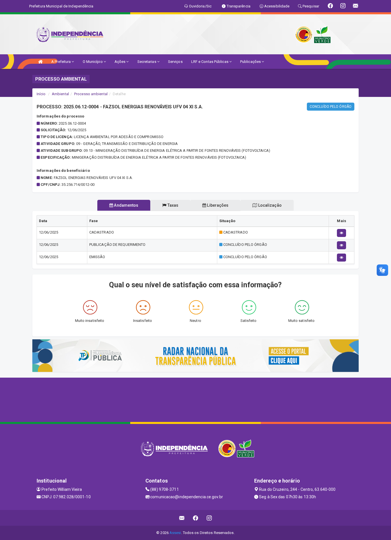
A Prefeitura (61, 61)
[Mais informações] (341, 233)
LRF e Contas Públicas (210, 61)
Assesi (175, 533)
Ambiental (60, 94)
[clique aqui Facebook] (196, 518)
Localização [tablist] (269, 205)
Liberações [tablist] (217, 205)
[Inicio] (40, 61)
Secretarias (147, 61)
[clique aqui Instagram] (209, 518)
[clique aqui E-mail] (182, 518)
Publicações (251, 61)
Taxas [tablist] (173, 205)
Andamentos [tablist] (125, 205)
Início (41, 94)
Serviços (175, 61)
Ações (120, 61)
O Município (93, 61)
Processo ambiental (91, 94)
